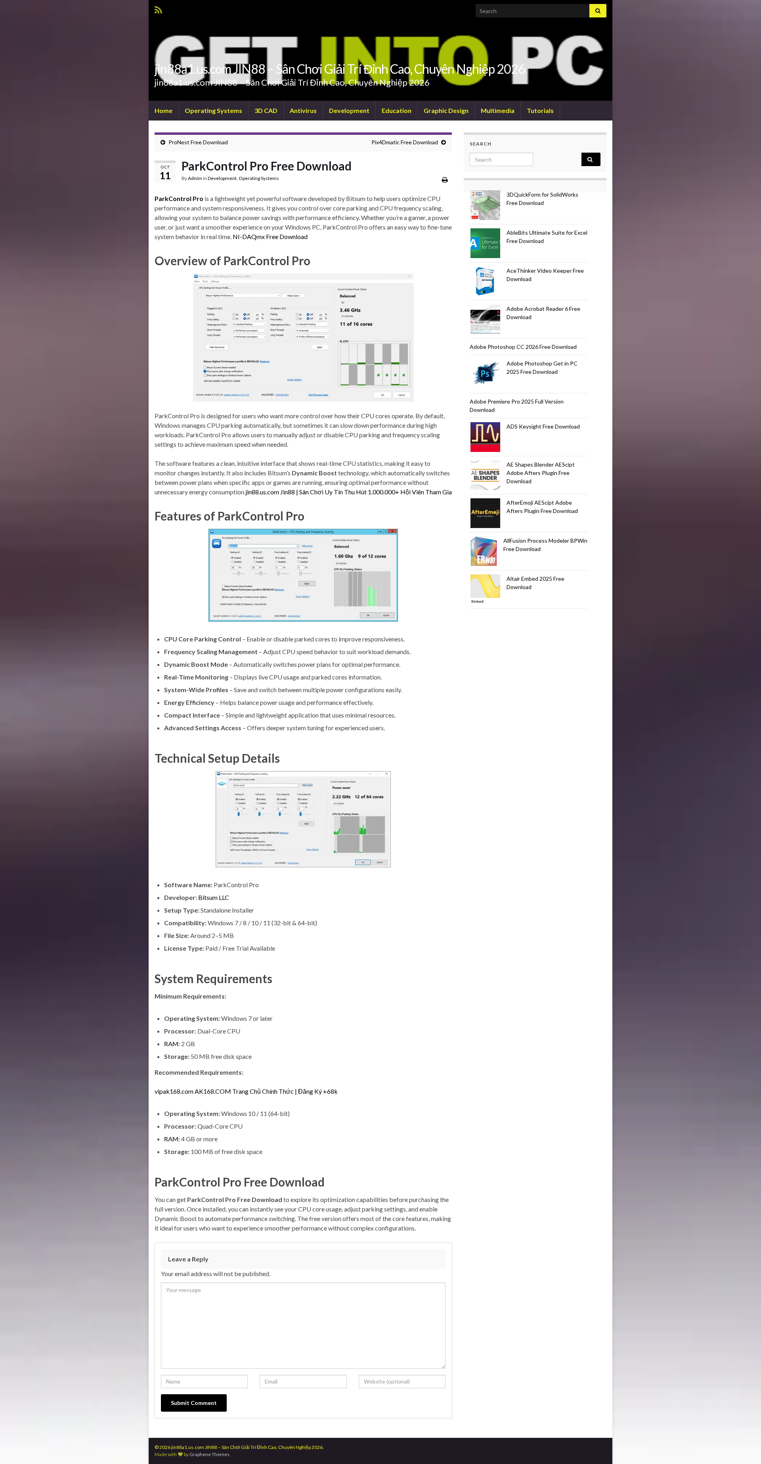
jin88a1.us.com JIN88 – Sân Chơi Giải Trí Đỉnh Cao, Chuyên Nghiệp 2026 (340, 69)
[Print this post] (445, 179)
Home (163, 110)
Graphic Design (446, 110)
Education (396, 110)
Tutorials (540, 110)
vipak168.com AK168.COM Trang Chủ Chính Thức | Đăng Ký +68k (246, 1091)
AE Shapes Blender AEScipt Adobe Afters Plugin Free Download (541, 472)
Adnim (195, 178)
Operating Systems (213, 110)
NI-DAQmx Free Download (270, 236)
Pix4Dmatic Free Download (404, 142)
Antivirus (303, 110)
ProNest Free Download (198, 142)
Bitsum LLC (213, 897)
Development (349, 110)
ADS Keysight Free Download (543, 426)
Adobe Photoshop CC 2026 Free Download (523, 346)
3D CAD (265, 110)
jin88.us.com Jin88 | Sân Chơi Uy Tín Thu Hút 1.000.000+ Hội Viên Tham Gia (348, 492)
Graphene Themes (209, 1454)
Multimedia (497, 110)
